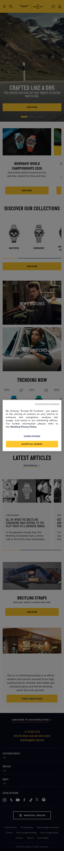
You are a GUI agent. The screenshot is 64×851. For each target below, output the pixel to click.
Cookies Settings (32, 436)
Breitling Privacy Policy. (24, 427)
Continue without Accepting (47, 404)
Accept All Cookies (32, 444)
